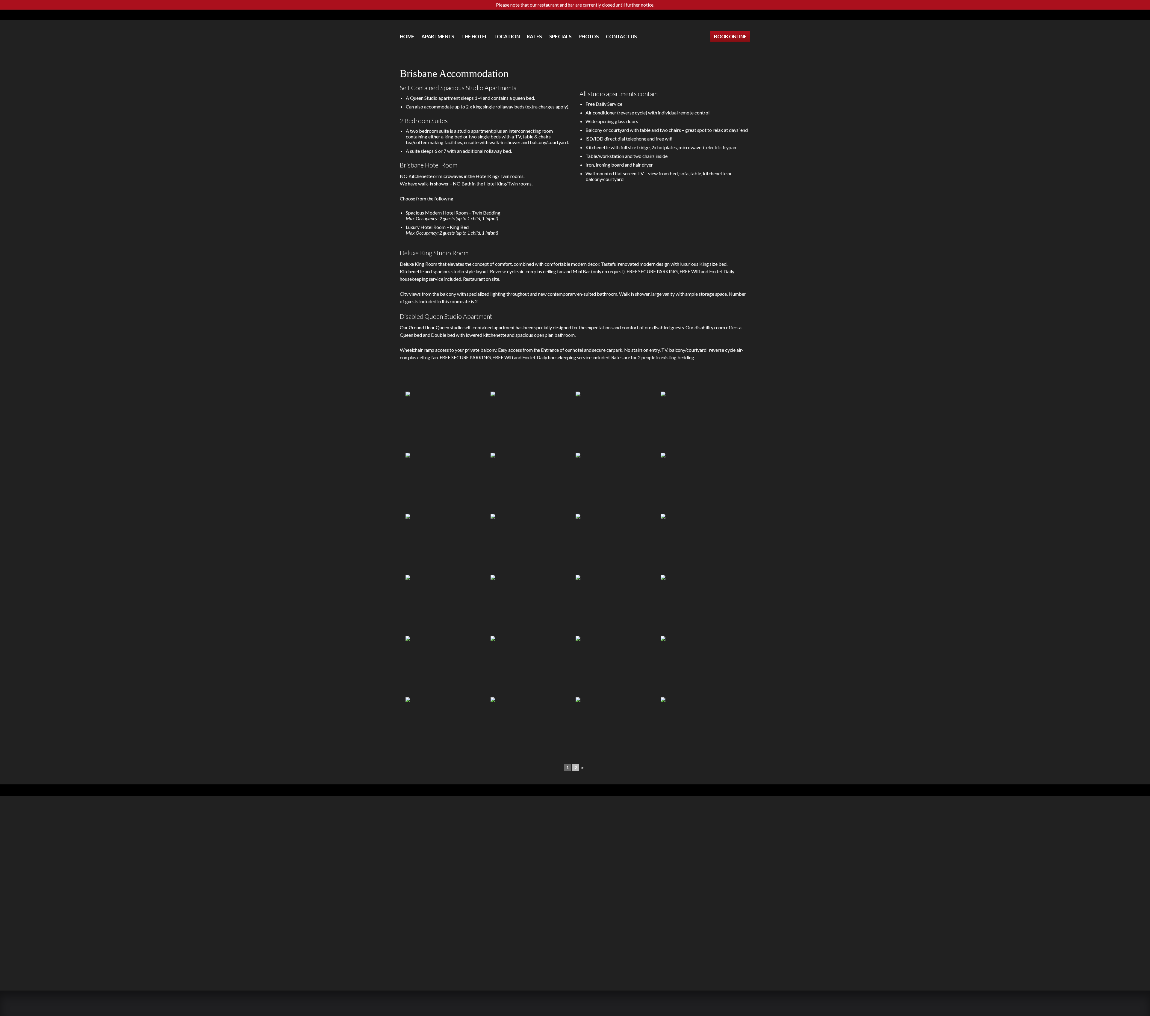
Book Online (730, 36)
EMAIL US (733, 838)
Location (507, 36)
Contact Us (601, 15)
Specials (560, 36)
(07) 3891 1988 (634, 15)
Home (407, 36)
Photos (589, 36)
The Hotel (474, 36)
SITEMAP (598, 1004)
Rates (534, 36)
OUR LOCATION (520, 15)
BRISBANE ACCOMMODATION (559, 1004)
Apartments (437, 36)
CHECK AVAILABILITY (561, 15)
